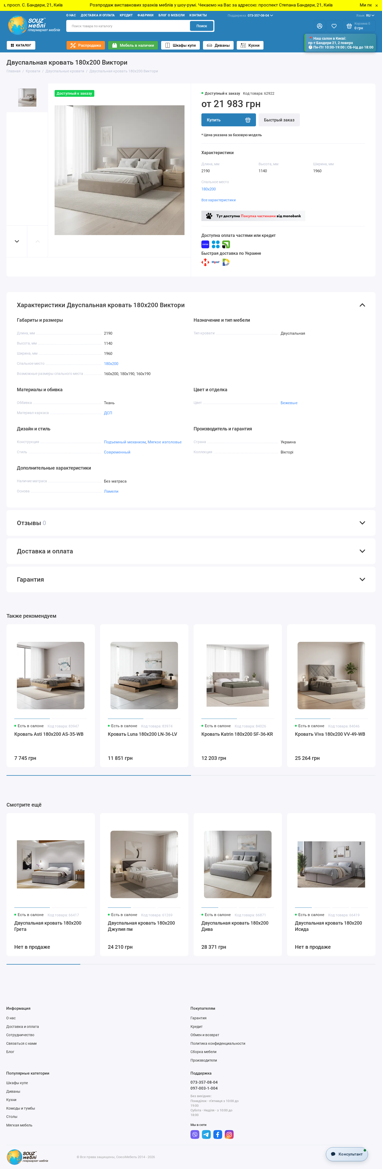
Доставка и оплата (98, 15)
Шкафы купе (184, 45)
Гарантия (198, 1018)
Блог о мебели (172, 15)
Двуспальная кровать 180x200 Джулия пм (141, 926)
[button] (16, 241)
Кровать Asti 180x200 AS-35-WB (48, 734)
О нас (71, 15)
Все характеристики (218, 200)
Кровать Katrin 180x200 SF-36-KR (237, 734)
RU (363, 15)
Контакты (198, 15)
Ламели (111, 491)
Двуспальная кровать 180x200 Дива (234, 926)
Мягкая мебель (19, 1125)
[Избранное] (334, 26)
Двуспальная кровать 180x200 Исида (328, 926)
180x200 (208, 189)
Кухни (254, 45)
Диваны (222, 45)
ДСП (108, 413)
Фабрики (145, 15)
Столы (11, 1117)
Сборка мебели (203, 1052)
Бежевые (289, 403)
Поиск (201, 26)
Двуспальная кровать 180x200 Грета (47, 926)
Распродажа (89, 45)
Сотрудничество (20, 1035)
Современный (117, 452)
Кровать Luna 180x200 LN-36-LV (142, 734)
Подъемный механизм (125, 442)
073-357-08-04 (248, 15)
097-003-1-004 (204, 1088)
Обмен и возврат (204, 1035)
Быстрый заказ (279, 120)
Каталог (23, 45)
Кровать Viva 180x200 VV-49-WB (330, 734)
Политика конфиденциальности (217, 1043)
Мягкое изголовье (165, 442)
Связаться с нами (21, 1043)
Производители (203, 1060)
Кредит (126, 15)
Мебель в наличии (137, 45)
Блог (10, 1052)
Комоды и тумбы (20, 1108)
